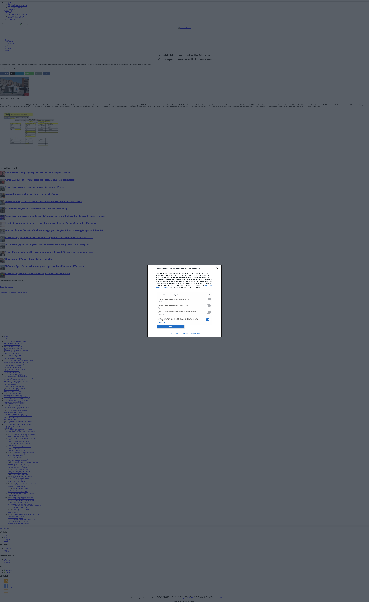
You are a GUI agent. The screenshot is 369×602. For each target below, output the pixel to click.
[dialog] (184, 301)
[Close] (218, 269)
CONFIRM (170, 326)
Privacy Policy (195, 333)
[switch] (208, 299)
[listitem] (184, 295)
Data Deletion (174, 333)
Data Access (184, 333)
